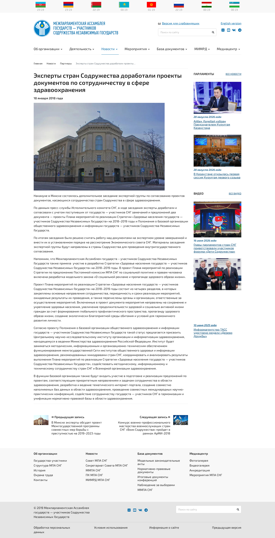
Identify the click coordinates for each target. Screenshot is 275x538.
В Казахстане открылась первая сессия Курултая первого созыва (217, 175)
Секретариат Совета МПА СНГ (107, 465)
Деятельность (80, 49)
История (39, 470)
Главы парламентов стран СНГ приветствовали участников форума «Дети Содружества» (215, 248)
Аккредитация (200, 470)
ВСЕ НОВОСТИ (233, 73)
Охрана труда (43, 475)
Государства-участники (50, 460)
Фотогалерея (199, 460)
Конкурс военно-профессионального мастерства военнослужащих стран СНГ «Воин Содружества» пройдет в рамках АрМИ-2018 (144, 428)
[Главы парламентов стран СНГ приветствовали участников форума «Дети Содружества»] (217, 219)
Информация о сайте (164, 527)
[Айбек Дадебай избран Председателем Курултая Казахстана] (217, 97)
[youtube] (228, 30)
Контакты (41, 480)
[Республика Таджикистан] (207, 4)
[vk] (234, 30)
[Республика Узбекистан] (234, 4)
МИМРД (200, 49)
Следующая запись (154, 417)
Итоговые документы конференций (153, 478)
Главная (38, 63)
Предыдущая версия (226, 527)
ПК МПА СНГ (94, 475)
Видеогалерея (200, 465)
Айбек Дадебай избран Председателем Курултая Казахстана (212, 124)
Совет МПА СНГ (96, 460)
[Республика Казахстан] (124, 4)
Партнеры (66, 63)
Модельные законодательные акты (159, 462)
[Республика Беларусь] (96, 4)
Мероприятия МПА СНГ (206, 475)
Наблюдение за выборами (156, 485)
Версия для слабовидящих (180, 23)
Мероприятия (136, 49)
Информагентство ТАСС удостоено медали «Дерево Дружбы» (213, 333)
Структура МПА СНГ (48, 465)
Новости (108, 49)
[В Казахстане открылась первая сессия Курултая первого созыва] (217, 150)
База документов (170, 49)
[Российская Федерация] (179, 4)
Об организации (46, 49)
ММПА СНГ (93, 470)
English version (231, 23)
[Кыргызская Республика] (151, 4)
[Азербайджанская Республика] (41, 4)
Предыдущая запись (69, 417)
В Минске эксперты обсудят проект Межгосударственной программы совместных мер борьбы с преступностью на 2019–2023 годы (76, 428)
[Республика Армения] (68, 4)
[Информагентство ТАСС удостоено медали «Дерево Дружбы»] (217, 273)
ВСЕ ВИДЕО (235, 193)
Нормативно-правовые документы (154, 470)
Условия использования (111, 527)
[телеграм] (239, 30)
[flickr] (222, 30)
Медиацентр (227, 49)
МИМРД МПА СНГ (98, 480)
